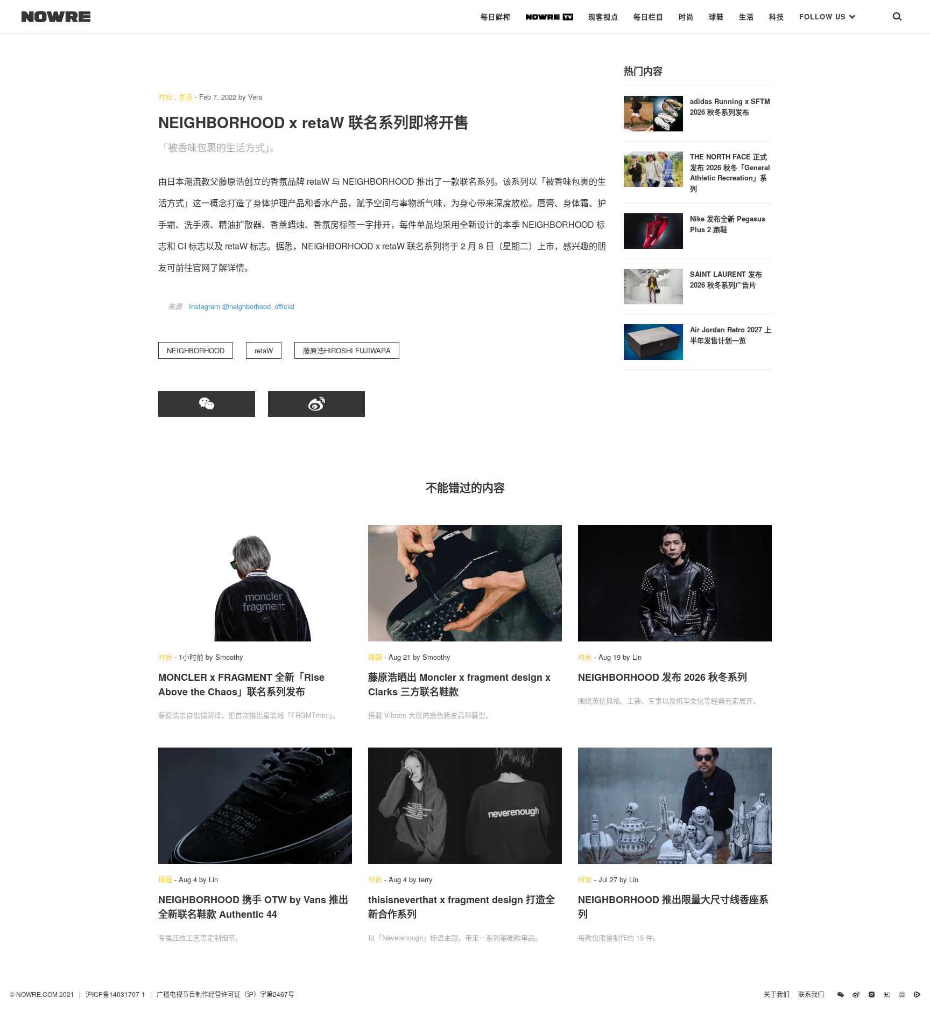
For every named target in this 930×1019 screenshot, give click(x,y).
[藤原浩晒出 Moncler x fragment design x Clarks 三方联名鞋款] (465, 583)
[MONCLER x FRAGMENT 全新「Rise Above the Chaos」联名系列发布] (255, 583)
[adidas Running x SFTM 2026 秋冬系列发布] (653, 112)
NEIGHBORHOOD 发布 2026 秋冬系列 (662, 677)
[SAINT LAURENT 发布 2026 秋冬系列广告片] (653, 285)
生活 (746, 16)
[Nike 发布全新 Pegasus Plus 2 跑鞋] (653, 230)
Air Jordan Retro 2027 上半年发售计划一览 (730, 334)
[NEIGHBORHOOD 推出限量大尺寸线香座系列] (675, 806)
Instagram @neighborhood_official (241, 306)
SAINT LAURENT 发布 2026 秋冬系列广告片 (726, 279)
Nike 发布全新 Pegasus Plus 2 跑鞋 (727, 223)
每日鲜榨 (496, 16)
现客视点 (603, 16)
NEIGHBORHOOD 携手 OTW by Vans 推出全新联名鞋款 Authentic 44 (253, 906)
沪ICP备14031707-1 (116, 994)
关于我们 (777, 994)
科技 (776, 16)
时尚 (686, 16)
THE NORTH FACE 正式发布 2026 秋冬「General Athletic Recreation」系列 (730, 172)
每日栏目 (648, 16)
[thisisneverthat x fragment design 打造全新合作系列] (465, 806)
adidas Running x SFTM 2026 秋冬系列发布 (730, 106)
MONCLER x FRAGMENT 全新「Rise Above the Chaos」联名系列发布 (241, 684)
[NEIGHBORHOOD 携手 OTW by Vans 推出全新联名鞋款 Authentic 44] (255, 806)
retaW (264, 350)
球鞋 (716, 16)
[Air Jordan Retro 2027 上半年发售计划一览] (653, 340)
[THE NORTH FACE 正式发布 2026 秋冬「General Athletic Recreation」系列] (653, 168)
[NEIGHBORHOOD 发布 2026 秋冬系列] (675, 583)
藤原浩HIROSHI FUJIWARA (347, 350)
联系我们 (813, 994)
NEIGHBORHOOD (195, 350)
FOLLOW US (824, 16)
